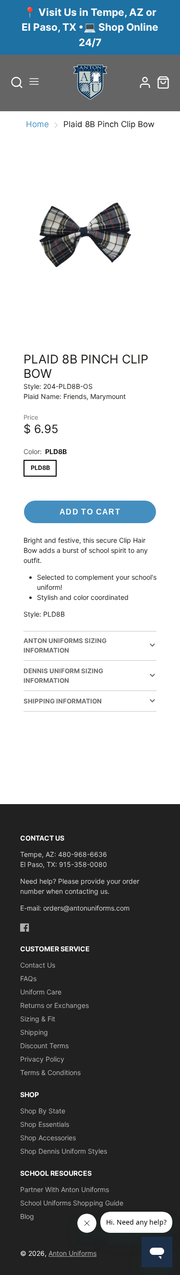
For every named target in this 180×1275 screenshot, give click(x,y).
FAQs (28, 978)
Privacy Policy (42, 1059)
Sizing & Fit (37, 1019)
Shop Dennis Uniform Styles (63, 1151)
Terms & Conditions (50, 1072)
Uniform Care (40, 992)
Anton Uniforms (72, 1253)
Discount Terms (44, 1045)
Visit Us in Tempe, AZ (92, 12)
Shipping (34, 1032)
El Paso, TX (50, 27)
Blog (27, 1216)
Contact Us (37, 965)
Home (37, 124)
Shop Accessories (48, 1138)
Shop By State (42, 1111)
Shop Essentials (44, 1124)
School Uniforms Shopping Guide (71, 1203)
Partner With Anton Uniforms (64, 1189)
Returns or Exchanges (54, 1005)
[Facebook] (24, 927)
